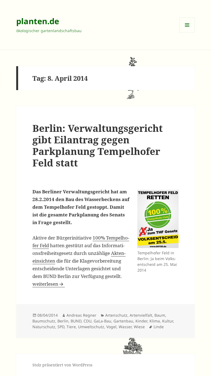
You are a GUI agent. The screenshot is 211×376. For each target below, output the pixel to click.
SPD (60, 326)
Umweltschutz (91, 326)
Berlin (62, 321)
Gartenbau (123, 321)
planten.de (37, 21)
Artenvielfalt (141, 315)
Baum (159, 315)
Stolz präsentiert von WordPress (62, 364)
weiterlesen (48, 284)
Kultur (167, 321)
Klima (154, 321)
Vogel (111, 326)
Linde (159, 326)
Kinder (141, 321)
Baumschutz (43, 321)
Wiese (139, 326)
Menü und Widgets (187, 32)
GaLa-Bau (102, 321)
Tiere (71, 326)
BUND (76, 321)
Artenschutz (116, 315)
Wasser (125, 326)
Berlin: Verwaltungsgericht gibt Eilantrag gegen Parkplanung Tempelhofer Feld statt (97, 145)
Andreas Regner (81, 315)
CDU (87, 321)
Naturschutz (43, 326)
